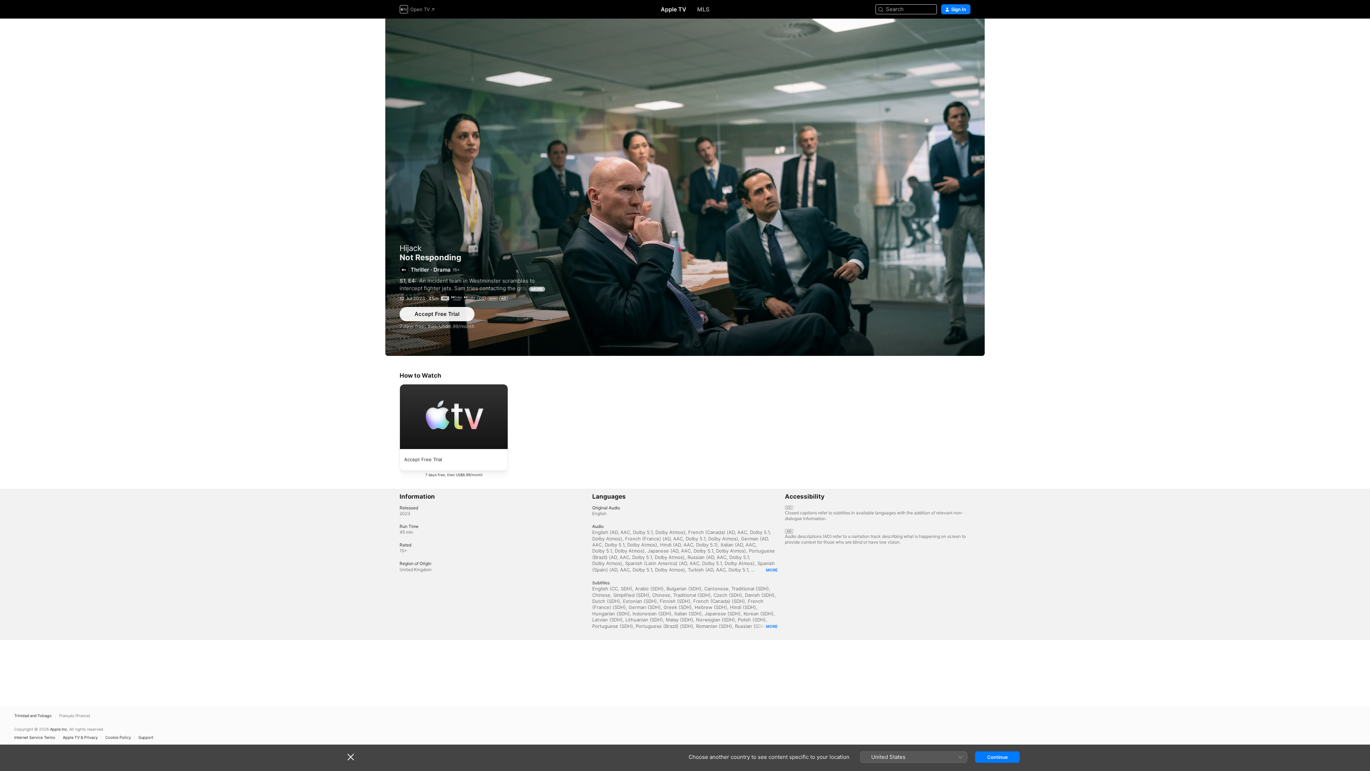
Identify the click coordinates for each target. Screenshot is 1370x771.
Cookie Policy (118, 738)
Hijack (411, 248)
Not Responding (685, 187)
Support (145, 738)
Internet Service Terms (34, 738)
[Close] (350, 757)
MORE (537, 289)
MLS (703, 9)
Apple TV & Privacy (80, 738)
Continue (997, 757)
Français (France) (74, 716)
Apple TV (673, 9)
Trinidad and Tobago (33, 716)
